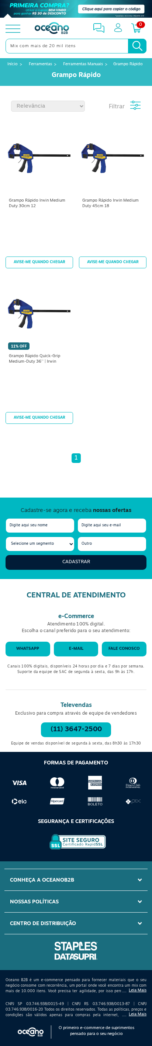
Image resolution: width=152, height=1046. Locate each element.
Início (12, 64)
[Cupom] (76, 9)
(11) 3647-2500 (76, 729)
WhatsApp (27, 649)
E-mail (76, 649)
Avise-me (39, 262)
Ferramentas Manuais (83, 64)
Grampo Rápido (128, 64)
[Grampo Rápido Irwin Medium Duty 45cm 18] (112, 159)
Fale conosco (124, 649)
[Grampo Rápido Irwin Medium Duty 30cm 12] (39, 159)
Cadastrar (76, 561)
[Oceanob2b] (52, 28)
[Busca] (137, 46)
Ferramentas (40, 64)
